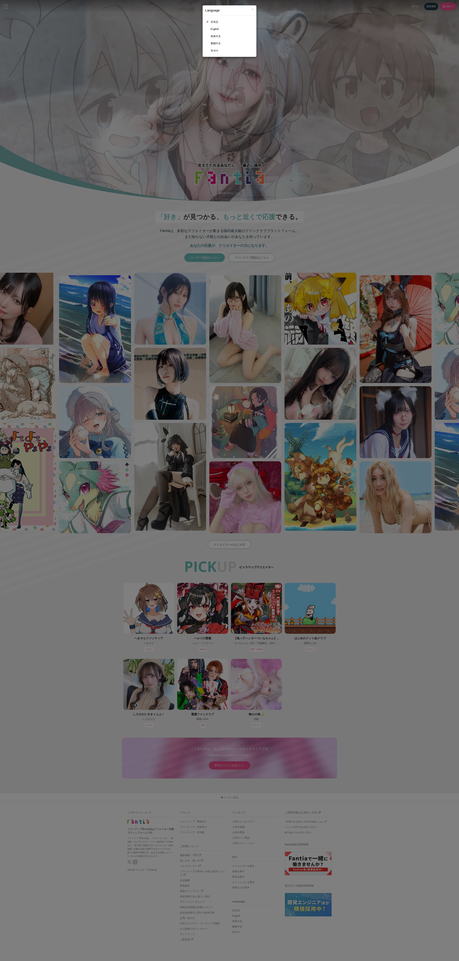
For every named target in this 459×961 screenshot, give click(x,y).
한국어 (214, 50)
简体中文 (216, 36)
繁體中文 (216, 43)
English (215, 29)
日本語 (214, 21)
